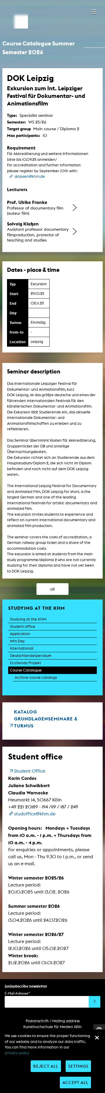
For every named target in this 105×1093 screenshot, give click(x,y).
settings (78, 1066)
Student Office (29, 771)
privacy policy (17, 1053)
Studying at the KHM (28, 619)
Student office (22, 626)
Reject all (45, 1066)
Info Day (17, 641)
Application (20, 634)
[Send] (94, 1002)
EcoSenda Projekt (25, 663)
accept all (75, 1082)
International (21, 648)
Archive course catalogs (36, 677)
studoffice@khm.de (34, 814)
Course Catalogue (26, 670)
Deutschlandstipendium (30, 655)
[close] (97, 1037)
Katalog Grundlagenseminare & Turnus (46, 719)
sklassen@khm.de (30, 176)
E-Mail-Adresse (17, 993)
